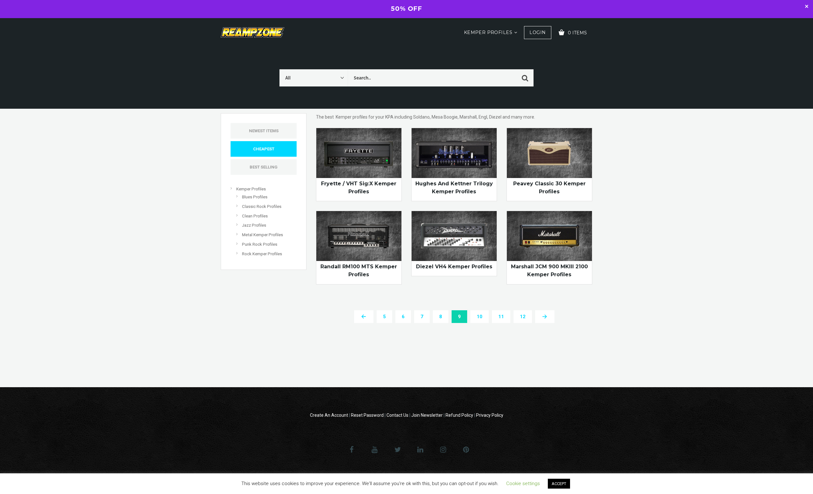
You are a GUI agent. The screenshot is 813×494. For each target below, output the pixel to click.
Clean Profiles (255, 216)
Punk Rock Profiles (259, 244)
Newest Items (264, 130)
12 (523, 316)
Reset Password (367, 415)
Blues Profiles (254, 197)
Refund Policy (459, 415)
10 (479, 316)
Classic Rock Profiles (261, 206)
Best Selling (264, 167)
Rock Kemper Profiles (262, 253)
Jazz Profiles (254, 225)
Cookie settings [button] (523, 483)
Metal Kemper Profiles (262, 234)
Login (537, 32)
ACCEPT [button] (559, 483)
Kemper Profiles (488, 32)
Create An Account (329, 415)
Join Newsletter (427, 415)
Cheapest (263, 149)
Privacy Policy (489, 415)
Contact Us (397, 415)
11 (501, 316)
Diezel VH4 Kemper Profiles (454, 267)
